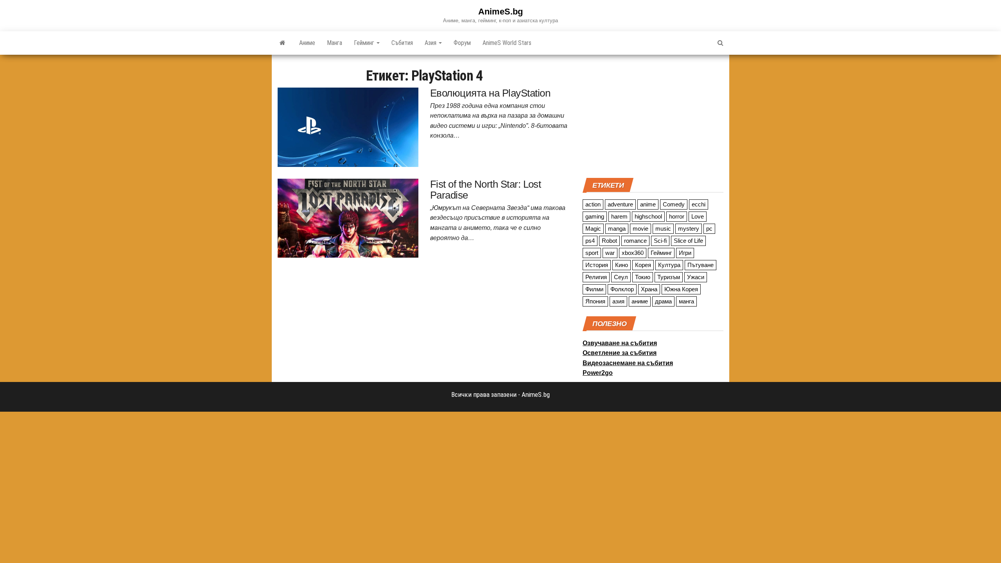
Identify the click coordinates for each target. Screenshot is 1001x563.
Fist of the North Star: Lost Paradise (485, 189)
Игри (685, 252)
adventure (620, 204)
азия (618, 301)
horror (676, 216)
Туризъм (668, 277)
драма (663, 301)
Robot (609, 240)
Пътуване (700, 265)
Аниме (307, 43)
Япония (595, 301)
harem (619, 216)
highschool (648, 216)
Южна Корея (681, 289)
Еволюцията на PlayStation (490, 93)
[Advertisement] (653, 115)
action (593, 204)
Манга (334, 43)
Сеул (621, 277)
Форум (462, 43)
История (596, 265)
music (663, 228)
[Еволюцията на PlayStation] (348, 127)
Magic (593, 228)
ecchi (698, 204)
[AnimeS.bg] (282, 43)
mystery (688, 228)
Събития (402, 43)
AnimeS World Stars (507, 43)
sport (591, 252)
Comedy (674, 204)
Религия (596, 277)
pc (709, 228)
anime (648, 204)
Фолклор (622, 289)
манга (686, 301)
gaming (594, 216)
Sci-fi (660, 240)
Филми (594, 289)
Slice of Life (688, 240)
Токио (642, 277)
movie (640, 228)
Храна (649, 289)
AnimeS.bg (500, 11)
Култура (669, 265)
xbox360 (633, 252)
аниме (639, 301)
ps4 (590, 240)
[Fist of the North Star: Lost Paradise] (348, 217)
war (610, 252)
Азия (431, 43)
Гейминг (365, 43)
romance (635, 240)
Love (697, 216)
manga (617, 228)
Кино (621, 265)
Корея (643, 265)
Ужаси (695, 277)
